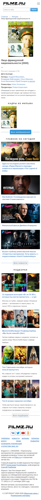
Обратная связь (31, 493)
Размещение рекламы (20, 496)
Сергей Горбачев (8, 467)
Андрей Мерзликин (16, 77)
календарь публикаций (11, 444)
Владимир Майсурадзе (10, 79)
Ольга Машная (27, 79)
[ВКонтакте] (13, 433)
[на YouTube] (23, 433)
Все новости (20, 263)
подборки (34, 441)
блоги (3, 441)
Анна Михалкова (8, 81)
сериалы (35, 438)
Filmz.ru (17, 457)
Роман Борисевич (20, 87)
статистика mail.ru (9, 446)
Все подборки (20, 415)
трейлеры (5, 438)
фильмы (25, 438)
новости (16, 438)
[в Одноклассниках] (28, 433)
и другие (31, 81)
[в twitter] (18, 433)
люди (18, 441)
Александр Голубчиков (16, 465)
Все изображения (20, 132)
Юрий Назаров (22, 81)
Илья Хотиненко (18, 84)
